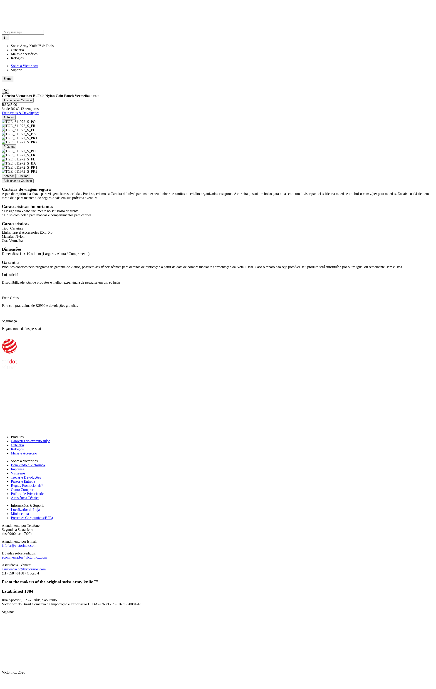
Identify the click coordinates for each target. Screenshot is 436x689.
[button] (110, 85)
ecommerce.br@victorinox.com (24, 557)
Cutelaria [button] (17, 50)
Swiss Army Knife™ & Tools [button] (32, 46)
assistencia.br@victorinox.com (24, 569)
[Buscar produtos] (5, 37)
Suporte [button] (16, 70)
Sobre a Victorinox (24, 66)
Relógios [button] (17, 58)
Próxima (9, 146)
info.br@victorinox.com (19, 545)
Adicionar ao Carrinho (18, 100)
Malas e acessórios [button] (24, 54)
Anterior (9, 117)
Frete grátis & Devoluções (20, 113)
